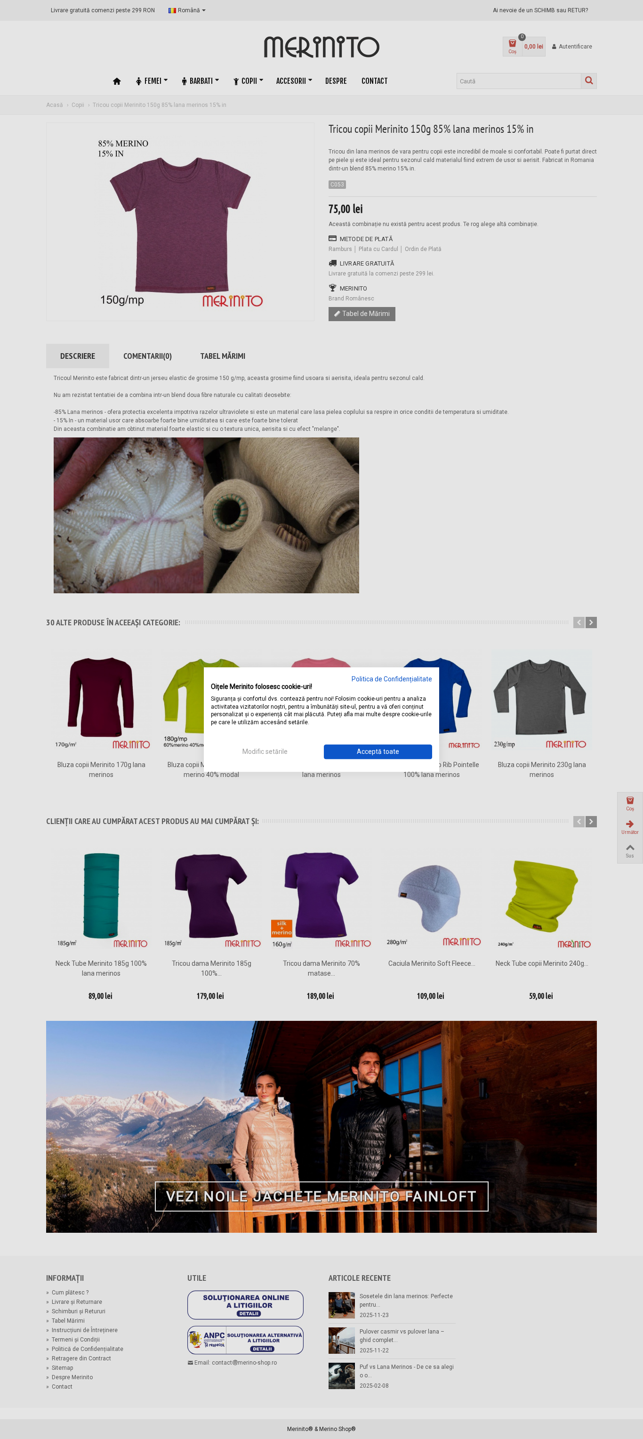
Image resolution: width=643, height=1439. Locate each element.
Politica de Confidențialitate (392, 679)
